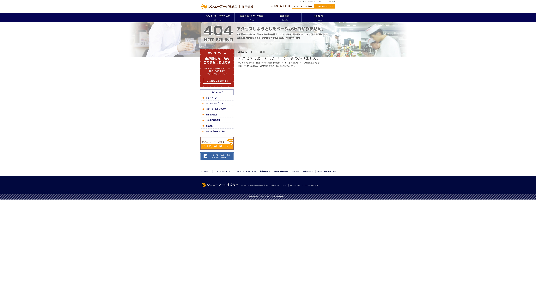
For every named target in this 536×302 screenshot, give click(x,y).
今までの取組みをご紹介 (216, 131)
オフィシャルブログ (217, 143)
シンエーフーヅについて (217, 17)
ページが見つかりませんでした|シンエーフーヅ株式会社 (317, 1)
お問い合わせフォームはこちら (217, 68)
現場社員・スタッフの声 (251, 17)
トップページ (211, 98)
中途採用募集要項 (213, 120)
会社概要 (318, 17)
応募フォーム (308, 171)
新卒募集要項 (211, 115)
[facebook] (217, 159)
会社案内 (209, 126)
